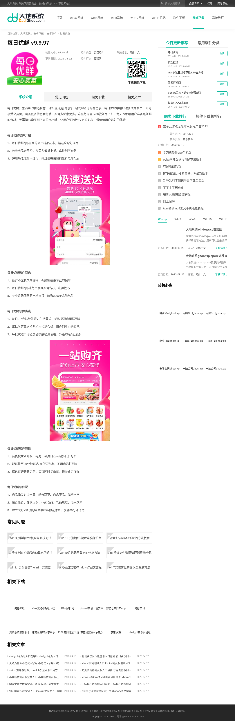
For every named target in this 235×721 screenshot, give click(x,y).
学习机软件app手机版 (177, 152)
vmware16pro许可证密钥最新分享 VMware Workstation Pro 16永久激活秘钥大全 (108, 677)
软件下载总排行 (208, 116)
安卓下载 (198, 17)
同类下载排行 (175, 116)
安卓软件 (52, 33)
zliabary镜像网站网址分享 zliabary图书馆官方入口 (108, 691)
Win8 (192, 219)
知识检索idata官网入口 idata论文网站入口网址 (35, 691)
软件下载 (179, 17)
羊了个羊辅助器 (173, 187)
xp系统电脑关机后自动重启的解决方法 (30, 552)
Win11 (223, 219)
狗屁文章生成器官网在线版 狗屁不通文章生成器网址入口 (35, 684)
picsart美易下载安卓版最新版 (184, 92)
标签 (209, 3)
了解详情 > (221, 248)
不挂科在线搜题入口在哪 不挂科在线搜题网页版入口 (108, 684)
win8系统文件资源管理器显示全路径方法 (129, 552)
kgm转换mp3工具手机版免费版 (183, 208)
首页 (59, 17)
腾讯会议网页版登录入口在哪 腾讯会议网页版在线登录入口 (108, 656)
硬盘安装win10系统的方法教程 (129, 536)
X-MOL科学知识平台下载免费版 (183, 180)
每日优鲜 (173, 52)
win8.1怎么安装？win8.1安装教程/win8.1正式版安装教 (30, 567)
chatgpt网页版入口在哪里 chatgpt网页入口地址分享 (35, 656)
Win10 (207, 219)
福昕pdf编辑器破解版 (177, 194)
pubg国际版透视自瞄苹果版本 (182, 159)
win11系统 (159, 17)
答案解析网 (174, 82)
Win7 (177, 219)
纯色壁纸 (173, 62)
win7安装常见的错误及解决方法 (129, 565)
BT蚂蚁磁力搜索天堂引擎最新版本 (185, 173)
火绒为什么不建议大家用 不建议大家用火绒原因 (35, 663)
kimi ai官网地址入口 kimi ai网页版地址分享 (106, 663)
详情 (222, 53)
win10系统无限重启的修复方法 (79, 551)
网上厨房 (169, 201)
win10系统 (137, 17)
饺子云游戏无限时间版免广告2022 (185, 126)
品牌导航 (194, 3)
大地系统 (25, 33)
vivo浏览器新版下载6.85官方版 (185, 72)
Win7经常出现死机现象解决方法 (30, 536)
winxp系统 (76, 17)
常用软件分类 (209, 42)
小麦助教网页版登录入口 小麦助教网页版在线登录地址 (35, 677)
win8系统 (117, 17)
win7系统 (97, 17)
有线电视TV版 (172, 166)
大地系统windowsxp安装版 (204, 229)
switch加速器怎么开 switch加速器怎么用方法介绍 (35, 670)
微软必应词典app (178, 102)
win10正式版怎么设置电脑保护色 (80, 536)
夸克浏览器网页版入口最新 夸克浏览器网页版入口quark (108, 670)
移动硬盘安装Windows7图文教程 (80, 565)
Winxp (162, 219)
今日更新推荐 (177, 42)
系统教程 (218, 17)
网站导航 (222, 3)
